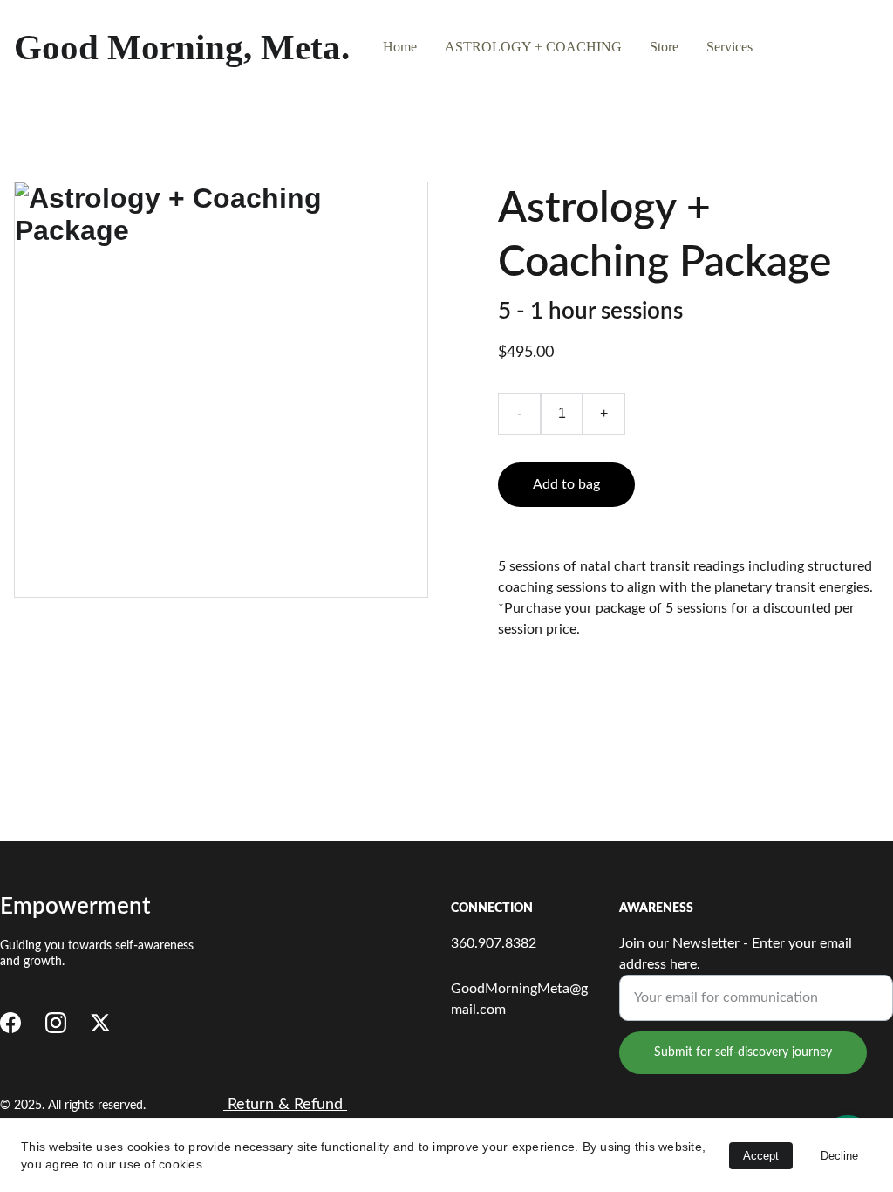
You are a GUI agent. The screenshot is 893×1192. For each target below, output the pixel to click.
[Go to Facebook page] (10, 1022)
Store (664, 46)
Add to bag (566, 484)
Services (729, 46)
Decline (839, 1155)
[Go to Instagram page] (55, 1022)
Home (400, 46)
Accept (761, 1155)
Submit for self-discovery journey (743, 1052)
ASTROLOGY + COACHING (533, 46)
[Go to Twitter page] (100, 1022)
